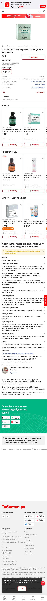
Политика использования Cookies (12, 542)
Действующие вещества (9, 561)
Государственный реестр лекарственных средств (18, 354)
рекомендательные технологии (22, 581)
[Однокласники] (8, 516)
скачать (43, 6)
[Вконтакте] (3, 516)
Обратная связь (7, 556)
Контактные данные (30, 535)
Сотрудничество (29, 548)
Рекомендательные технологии (11, 545)
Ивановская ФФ (40, 84)
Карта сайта (5, 548)
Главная (5, 599)
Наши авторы (28, 551)
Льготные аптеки (29, 554)
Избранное (32, 599)
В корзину (34, 57)
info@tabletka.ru (7, 550)
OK (22, 589)
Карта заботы (28, 543)
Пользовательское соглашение (11, 537)
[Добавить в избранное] (21, 112)
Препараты (5, 558)
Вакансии (27, 540)
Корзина (23, 599)
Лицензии (27, 537)
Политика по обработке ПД (10, 539)
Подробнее (13, 373)
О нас (25, 532)
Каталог (14, 599)
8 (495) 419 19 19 (7, 553)
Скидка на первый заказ (9, 564)
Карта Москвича (29, 546)
